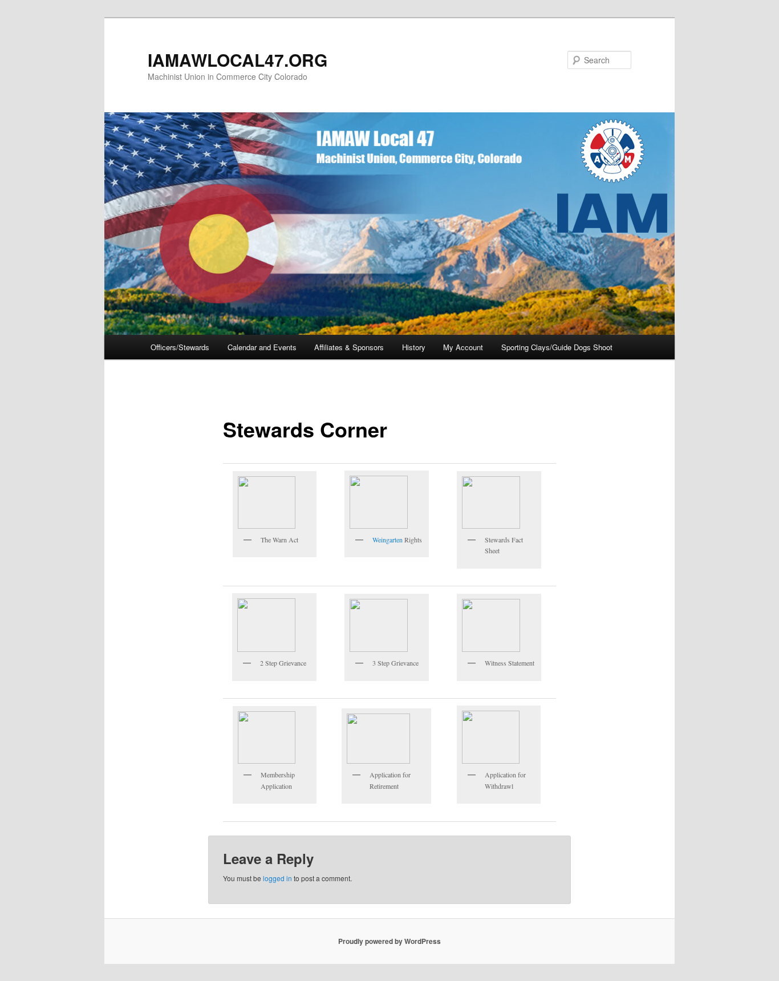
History (413, 347)
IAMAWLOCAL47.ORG (237, 59)
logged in (277, 878)
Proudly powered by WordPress (389, 941)
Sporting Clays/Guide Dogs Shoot (556, 347)
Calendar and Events (262, 347)
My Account (463, 347)
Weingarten (387, 539)
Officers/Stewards (180, 347)
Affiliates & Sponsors (349, 347)
